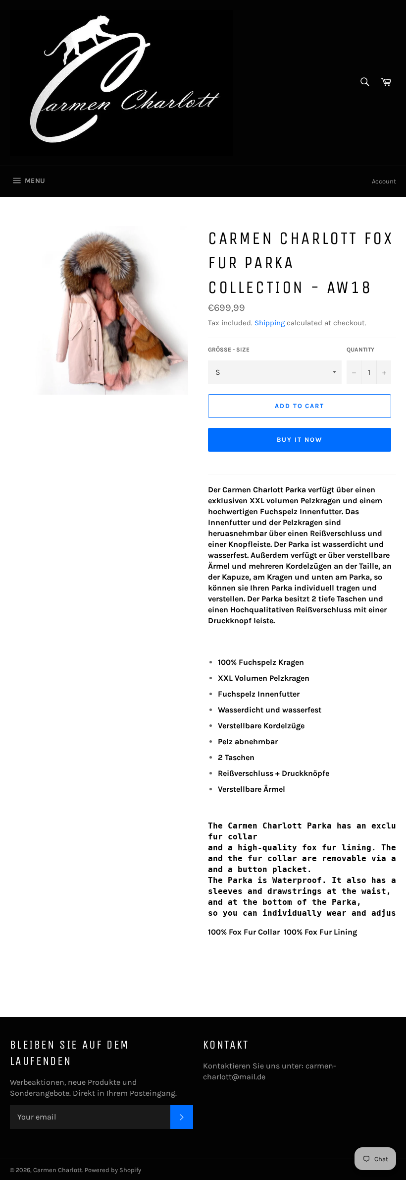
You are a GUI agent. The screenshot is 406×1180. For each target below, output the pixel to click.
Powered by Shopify (113, 1170)
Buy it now (299, 439)
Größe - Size (229, 349)
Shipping (269, 322)
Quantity (360, 349)
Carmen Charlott (57, 1170)
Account (384, 181)
